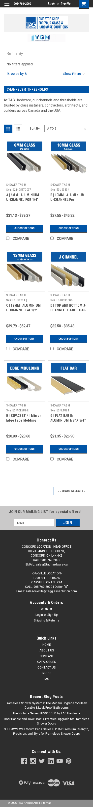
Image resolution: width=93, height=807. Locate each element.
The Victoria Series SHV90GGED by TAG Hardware (46, 713)
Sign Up (66, 3)
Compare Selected (71, 491)
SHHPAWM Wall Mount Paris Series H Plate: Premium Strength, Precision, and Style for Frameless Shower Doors (46, 731)
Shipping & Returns (46, 620)
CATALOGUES (46, 662)
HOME (46, 644)
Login (51, 3)
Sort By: (35, 128)
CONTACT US (46, 667)
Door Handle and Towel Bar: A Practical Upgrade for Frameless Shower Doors (46, 721)
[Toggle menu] (7, 7)
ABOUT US (46, 650)
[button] (47, 38)
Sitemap (46, 803)
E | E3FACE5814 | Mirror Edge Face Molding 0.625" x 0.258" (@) (23, 420)
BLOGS (46, 673)
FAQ (46, 679)
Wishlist (46, 609)
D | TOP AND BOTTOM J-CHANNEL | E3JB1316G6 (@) (68, 310)
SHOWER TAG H (16, 185)
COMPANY (47, 656)
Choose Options (24, 228)
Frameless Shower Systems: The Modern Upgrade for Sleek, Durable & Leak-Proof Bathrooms (47, 705)
